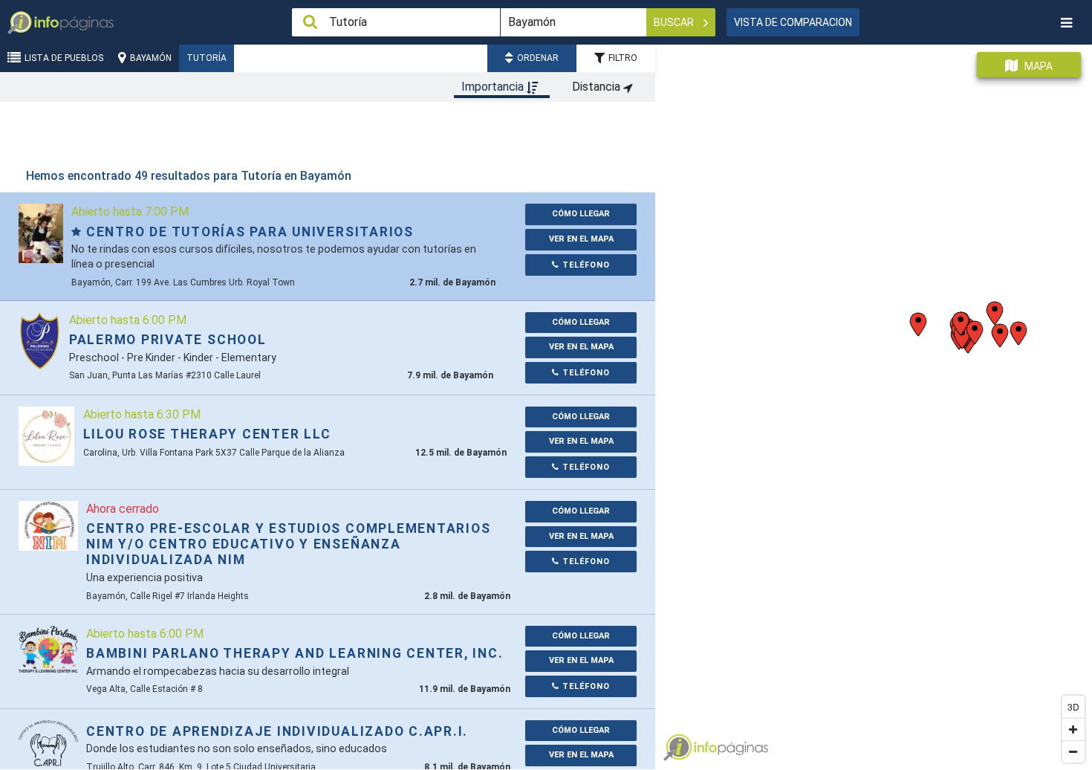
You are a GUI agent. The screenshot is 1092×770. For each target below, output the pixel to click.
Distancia (597, 87)
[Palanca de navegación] (1066, 22)
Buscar (675, 22)
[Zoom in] (1073, 729)
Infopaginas (677, 748)
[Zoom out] (1073, 751)
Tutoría (206, 58)
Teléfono (584, 265)
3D (1073, 706)
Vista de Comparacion (793, 22)
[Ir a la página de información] (41, 233)
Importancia (494, 87)
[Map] (873, 401)
